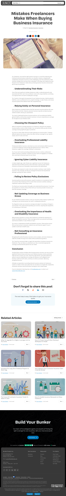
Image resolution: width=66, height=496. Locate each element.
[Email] (38, 36)
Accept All (29, 494)
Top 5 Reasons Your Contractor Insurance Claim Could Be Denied (49, 369)
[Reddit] (33, 291)
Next (53, 279)
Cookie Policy (18, 476)
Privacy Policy (10, 476)
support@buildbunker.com (11, 459)
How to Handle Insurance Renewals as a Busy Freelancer (48, 397)
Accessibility (5, 476)
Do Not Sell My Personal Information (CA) (21, 478)
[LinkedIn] (38, 291)
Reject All (37, 494)
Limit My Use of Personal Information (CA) (36, 478)
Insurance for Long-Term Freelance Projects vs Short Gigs (15, 369)
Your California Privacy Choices (8, 478)
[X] (27, 291)
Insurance (40, 28)
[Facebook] (22, 291)
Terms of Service (23, 476)
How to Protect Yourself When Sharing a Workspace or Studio (47, 340)
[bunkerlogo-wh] (6, 2)
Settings (41, 491)
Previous (14, 279)
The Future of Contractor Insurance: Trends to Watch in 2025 (14, 397)
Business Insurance (33, 28)
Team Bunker (5, 344)
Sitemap (29, 476)
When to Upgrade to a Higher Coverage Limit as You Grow (15, 340)
